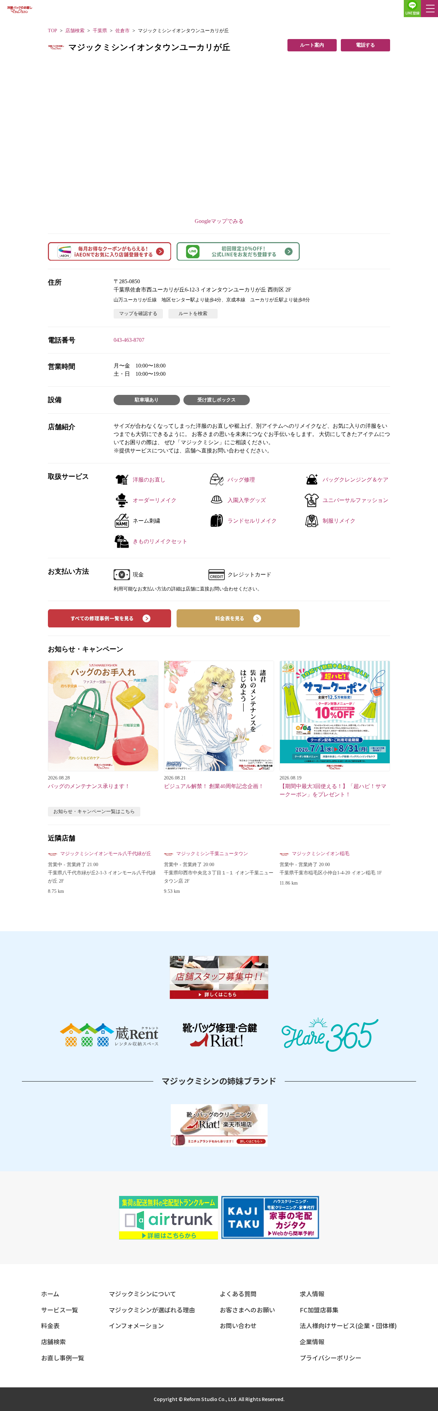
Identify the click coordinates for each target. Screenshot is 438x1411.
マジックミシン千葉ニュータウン (212, 853)
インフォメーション (136, 1325)
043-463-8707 (129, 340)
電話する (365, 45)
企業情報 (312, 1341)
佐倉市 (122, 30)
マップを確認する (138, 313)
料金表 (50, 1325)
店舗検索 (75, 30)
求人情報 (312, 1293)
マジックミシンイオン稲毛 (320, 853)
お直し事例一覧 (62, 1357)
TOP (52, 30)
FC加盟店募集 (319, 1309)
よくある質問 (238, 1293)
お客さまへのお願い (247, 1309)
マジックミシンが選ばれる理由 (152, 1309)
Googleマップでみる (219, 221)
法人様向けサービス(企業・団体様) (348, 1325)
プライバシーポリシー (330, 1357)
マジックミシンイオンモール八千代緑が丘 (105, 853)
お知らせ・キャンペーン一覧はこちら (94, 811)
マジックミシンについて (142, 1293)
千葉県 (100, 30)
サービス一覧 (59, 1309)
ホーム (50, 1293)
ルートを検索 (193, 313)
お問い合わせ (238, 1325)
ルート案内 (312, 45)
